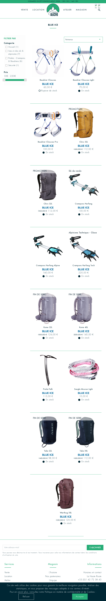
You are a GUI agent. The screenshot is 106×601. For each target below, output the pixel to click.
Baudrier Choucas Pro (48, 142)
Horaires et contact (92, 572)
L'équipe (53, 580)
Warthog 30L (66, 513)
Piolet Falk (48, 389)
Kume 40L (83, 327)
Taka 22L (48, 451)
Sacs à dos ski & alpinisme (16, 52)
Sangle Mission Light (83, 389)
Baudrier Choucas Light (83, 80)
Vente (24, 10)
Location (38, 10)
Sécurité (13, 65)
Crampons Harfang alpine (48, 265)
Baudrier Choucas (48, 80)
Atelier (67, 10)
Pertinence (83, 39)
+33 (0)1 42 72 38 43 (89, 579)
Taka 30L (84, 451)
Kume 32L (48, 327)
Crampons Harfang (83, 204)
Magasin (81, 10)
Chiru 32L (83, 142)
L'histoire (53, 572)
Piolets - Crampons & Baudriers (16, 59)
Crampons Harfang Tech (84, 265)
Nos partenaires (53, 576)
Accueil (13, 47)
